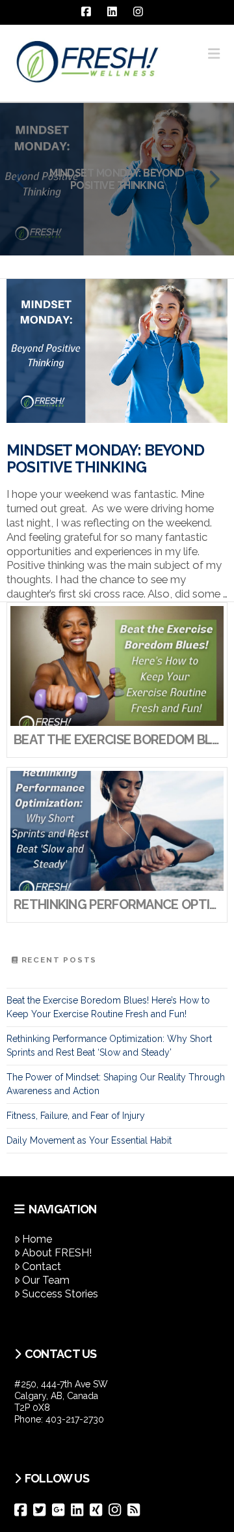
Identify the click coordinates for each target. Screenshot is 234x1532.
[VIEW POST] (117, 351)
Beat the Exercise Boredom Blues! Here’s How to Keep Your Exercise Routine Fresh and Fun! (108, 1007)
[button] (214, 54)
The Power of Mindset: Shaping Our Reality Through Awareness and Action (115, 1084)
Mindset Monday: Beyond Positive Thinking (105, 458)
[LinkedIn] (80, 1510)
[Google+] (61, 1510)
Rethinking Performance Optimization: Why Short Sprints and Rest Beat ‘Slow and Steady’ (109, 1045)
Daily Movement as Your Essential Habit (89, 1140)
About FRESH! (57, 1253)
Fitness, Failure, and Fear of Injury (75, 1115)
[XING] (99, 1510)
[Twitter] (42, 1510)
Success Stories (60, 1294)
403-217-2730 (75, 1419)
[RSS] (136, 1510)
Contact (41, 1266)
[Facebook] (23, 1510)
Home (37, 1239)
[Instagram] (118, 1510)
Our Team (46, 1280)
